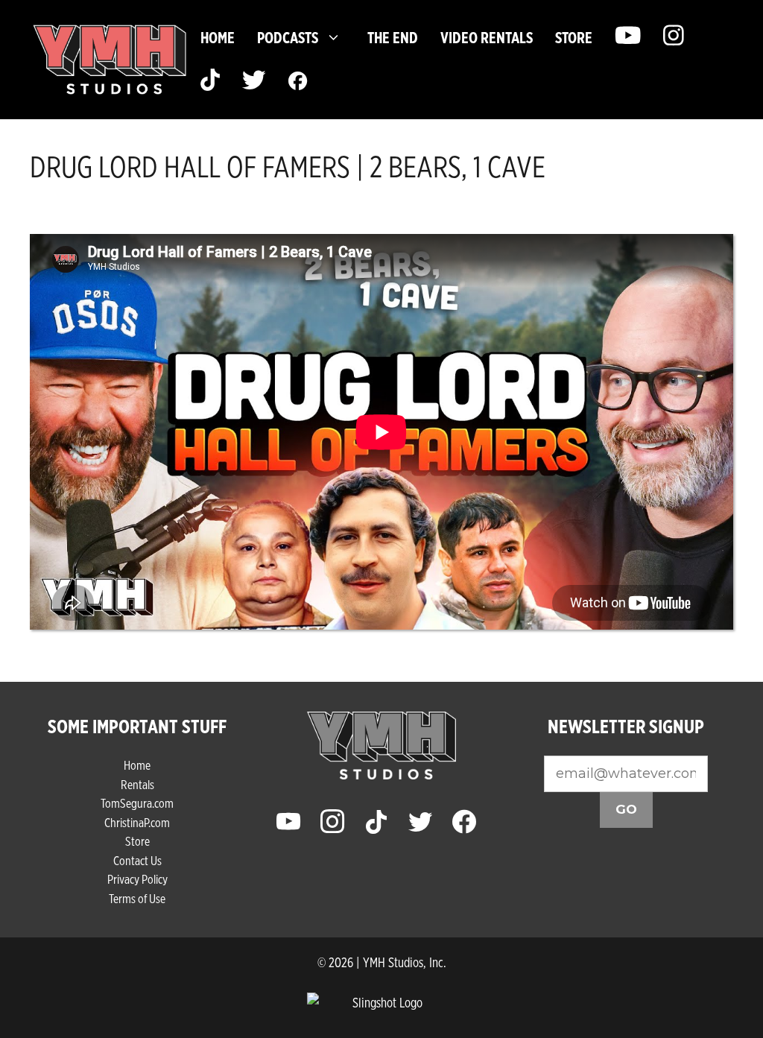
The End (392, 37)
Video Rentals (486, 37)
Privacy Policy (137, 878)
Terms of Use (137, 898)
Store (137, 840)
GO (626, 809)
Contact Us (137, 860)
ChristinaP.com (137, 822)
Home (217, 37)
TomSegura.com (137, 802)
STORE (573, 37)
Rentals (137, 784)
